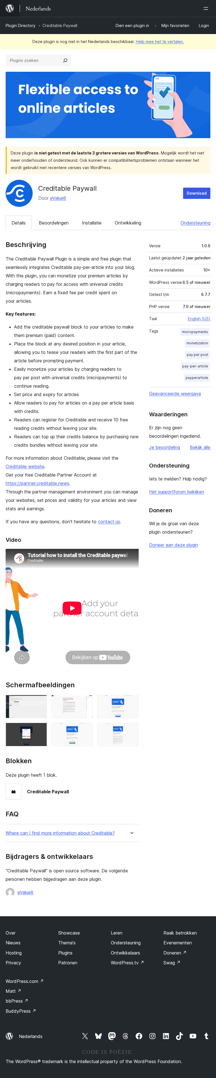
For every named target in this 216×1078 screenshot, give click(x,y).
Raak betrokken (180, 933)
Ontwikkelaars (125, 953)
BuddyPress (21, 1011)
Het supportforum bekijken (176, 492)
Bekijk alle (200, 447)
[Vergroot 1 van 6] (39, 702)
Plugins (65, 953)
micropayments (195, 332)
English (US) (199, 318)
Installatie (92, 223)
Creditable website (25, 466)
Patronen (67, 962)
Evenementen (177, 943)
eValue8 (58, 198)
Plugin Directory (20, 25)
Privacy (13, 962)
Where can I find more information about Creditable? (60, 833)
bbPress (17, 1001)
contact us (109, 521)
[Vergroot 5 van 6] (85, 730)
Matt (13, 991)
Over (10, 933)
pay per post (197, 354)
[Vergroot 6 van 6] (131, 730)
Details (19, 223)
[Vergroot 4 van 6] (39, 730)
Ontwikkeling (128, 223)
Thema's (67, 943)
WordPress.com (25, 981)
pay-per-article (195, 366)
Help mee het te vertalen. (160, 41)
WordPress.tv (127, 962)
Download (197, 193)
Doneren (175, 953)
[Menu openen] (207, 8)
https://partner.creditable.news (37, 483)
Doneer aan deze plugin (173, 545)
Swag (172, 962)
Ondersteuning (195, 223)
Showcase (69, 933)
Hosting (14, 953)
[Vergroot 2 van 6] (85, 702)
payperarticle (197, 378)
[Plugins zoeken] (65, 60)
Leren (116, 933)
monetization (197, 343)
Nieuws (13, 943)
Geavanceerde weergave (175, 393)
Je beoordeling (164, 447)
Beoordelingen (54, 223)
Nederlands (30, 1036)
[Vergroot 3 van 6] (131, 702)
